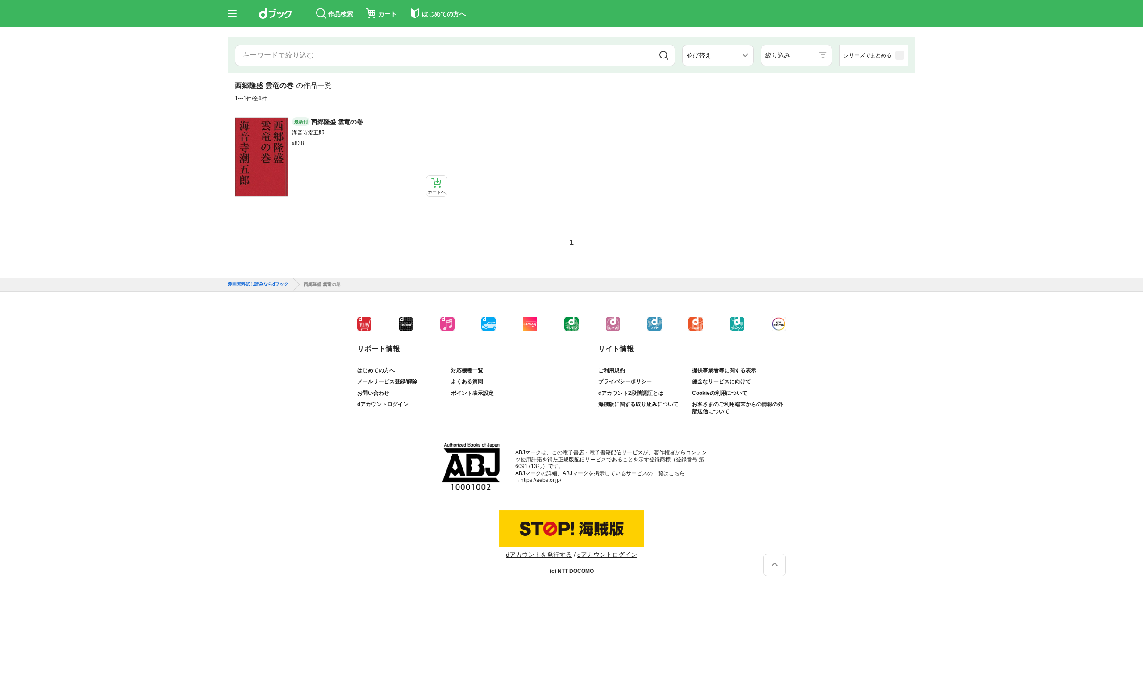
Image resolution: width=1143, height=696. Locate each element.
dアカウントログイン (383, 404)
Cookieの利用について (719, 393)
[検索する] (664, 55)
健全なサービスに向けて (721, 381)
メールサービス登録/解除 (387, 381)
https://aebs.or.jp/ (541, 480)
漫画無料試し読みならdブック (258, 284)
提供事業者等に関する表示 (724, 370)
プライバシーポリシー (625, 381)
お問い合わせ (373, 393)
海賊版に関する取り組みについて (638, 404)
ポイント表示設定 (472, 393)
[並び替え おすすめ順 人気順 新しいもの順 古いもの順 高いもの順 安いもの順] (718, 55)
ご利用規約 (611, 370)
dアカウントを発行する (539, 554)
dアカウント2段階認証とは (630, 393)
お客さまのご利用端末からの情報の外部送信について (737, 407)
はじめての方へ (376, 370)
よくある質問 (467, 381)
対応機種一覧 (467, 370)
